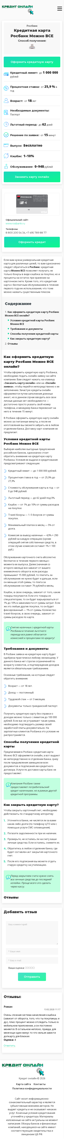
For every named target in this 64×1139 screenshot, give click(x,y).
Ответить (9, 1045)
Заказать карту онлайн (32, 177)
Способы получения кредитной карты (34, 333)
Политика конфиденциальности (32, 1088)
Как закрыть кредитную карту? (30, 338)
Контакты (40, 1084)
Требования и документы (26, 328)
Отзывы (11, 343)
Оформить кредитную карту (32, 62)
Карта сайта (23, 1084)
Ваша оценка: (16, 968)
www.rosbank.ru (15, 223)
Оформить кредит (32, 242)
